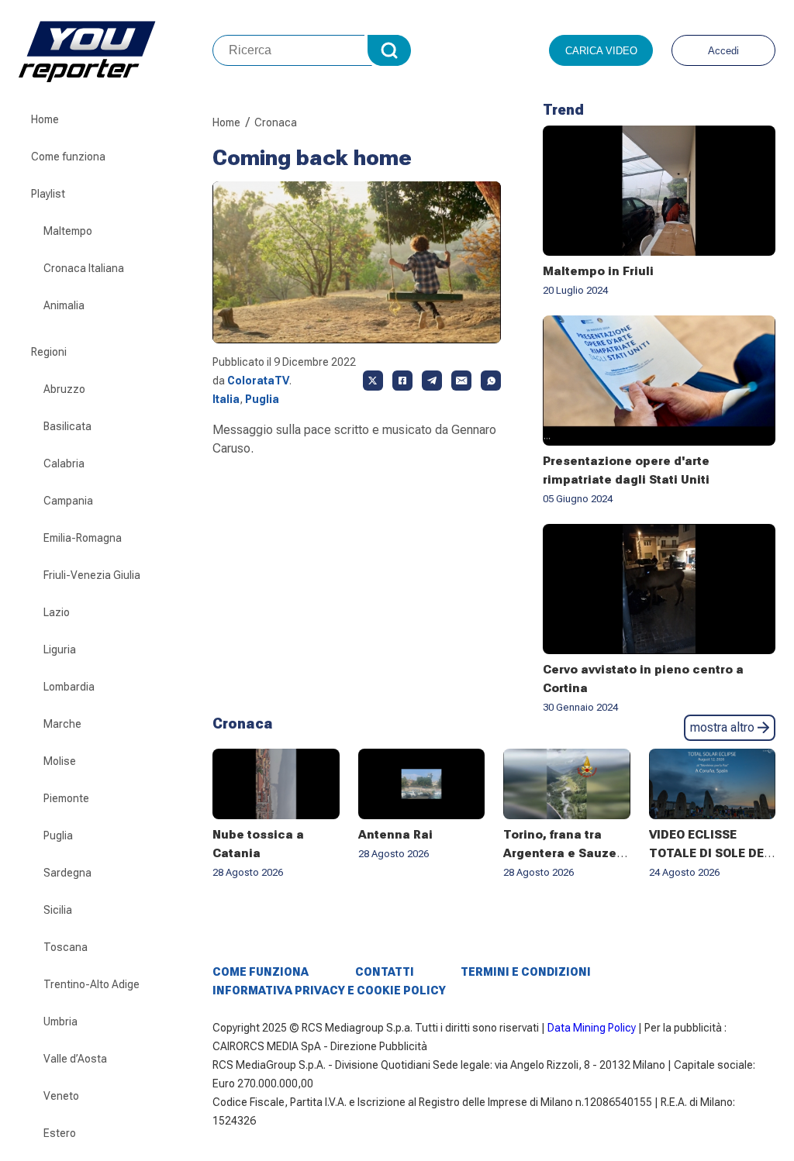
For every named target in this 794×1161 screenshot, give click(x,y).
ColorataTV (258, 380)
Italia (226, 399)
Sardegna (67, 872)
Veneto (61, 1096)
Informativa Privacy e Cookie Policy (329, 990)
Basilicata (67, 426)
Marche (62, 724)
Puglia (58, 835)
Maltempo (67, 231)
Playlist (48, 194)
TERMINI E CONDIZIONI (526, 972)
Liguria (59, 649)
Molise (59, 761)
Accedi (723, 51)
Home (45, 119)
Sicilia (57, 910)
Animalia (64, 305)
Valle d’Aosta (75, 1058)
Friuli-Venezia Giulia (91, 575)
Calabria (64, 463)
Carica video (601, 51)
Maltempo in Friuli (598, 271)
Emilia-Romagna (82, 538)
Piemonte (66, 798)
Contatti (384, 972)
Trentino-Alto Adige (91, 984)
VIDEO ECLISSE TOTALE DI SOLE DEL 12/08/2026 (710, 853)
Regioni (49, 352)
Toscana (65, 947)
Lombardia (69, 686)
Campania (68, 500)
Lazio (56, 612)
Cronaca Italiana (83, 268)
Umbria (60, 1021)
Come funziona (68, 156)
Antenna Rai (395, 835)
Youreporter (115, 50)
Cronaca (275, 122)
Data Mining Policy (591, 1027)
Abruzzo (64, 389)
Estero (59, 1133)
